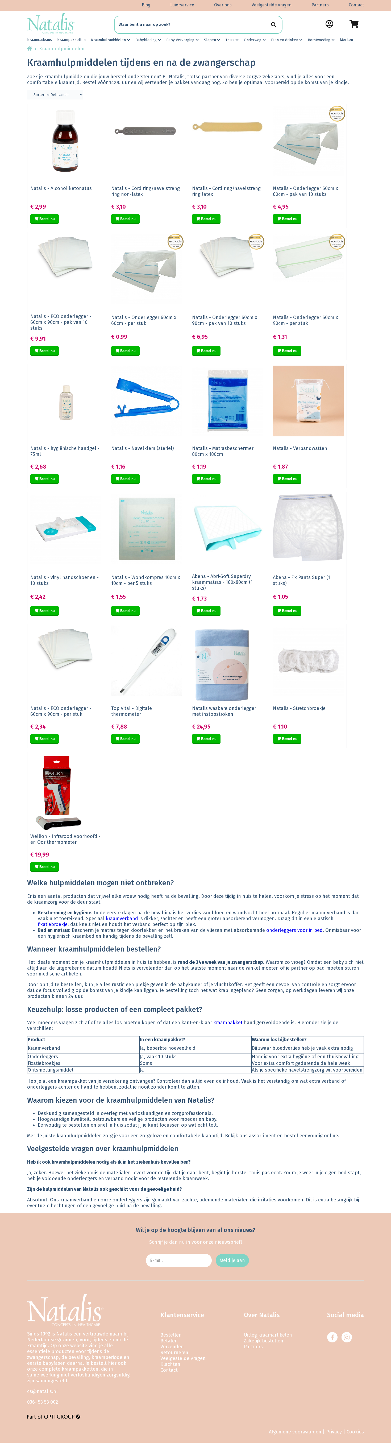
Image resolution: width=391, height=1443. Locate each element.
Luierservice (182, 4)
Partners (320, 4)
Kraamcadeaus (39, 40)
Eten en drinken (285, 40)
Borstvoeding (319, 40)
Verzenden (172, 1347)
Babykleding (146, 40)
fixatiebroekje (53, 924)
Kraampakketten (71, 40)
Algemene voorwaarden (295, 1432)
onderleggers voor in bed (294, 930)
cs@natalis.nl (42, 1391)
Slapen (210, 40)
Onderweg (253, 40)
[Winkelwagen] (354, 24)
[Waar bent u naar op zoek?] (274, 24)
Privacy (334, 1432)
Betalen (169, 1341)
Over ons (223, 4)
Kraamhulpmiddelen (109, 40)
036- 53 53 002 (42, 1402)
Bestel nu (46, 219)
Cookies (355, 1432)
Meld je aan (232, 1260)
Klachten (170, 1364)
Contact (356, 4)
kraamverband (122, 918)
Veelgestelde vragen (272, 4)
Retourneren (174, 1352)
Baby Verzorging (181, 40)
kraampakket (228, 1023)
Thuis (230, 40)
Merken (346, 40)
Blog (146, 4)
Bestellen (171, 1335)
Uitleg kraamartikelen (268, 1335)
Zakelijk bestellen (263, 1341)
